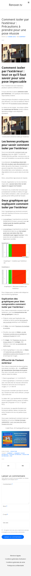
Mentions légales (15, 556)
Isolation (13, 451)
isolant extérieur (15, 454)
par (11, 456)
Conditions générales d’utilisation (15, 559)
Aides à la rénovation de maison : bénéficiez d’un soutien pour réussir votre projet (22, 466)
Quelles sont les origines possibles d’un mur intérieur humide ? (8, 466)
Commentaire (7, 484)
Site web (5, 523)
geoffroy (22, 36)
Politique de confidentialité (15, 565)
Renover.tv (15, 5)
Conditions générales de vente (15, 562)
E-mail (4, 515)
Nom (4, 506)
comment (10, 453)
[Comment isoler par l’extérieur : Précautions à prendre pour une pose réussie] (15, 45)
